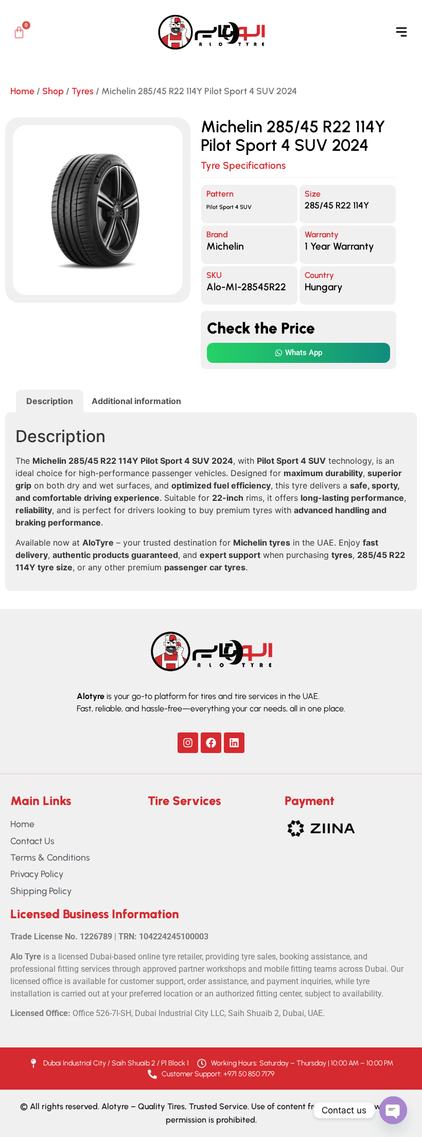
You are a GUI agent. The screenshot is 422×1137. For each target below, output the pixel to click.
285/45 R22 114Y (337, 205)
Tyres (83, 90)
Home (22, 90)
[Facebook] (211, 742)
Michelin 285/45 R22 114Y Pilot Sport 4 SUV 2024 (293, 136)
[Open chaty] (393, 1110)
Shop (53, 90)
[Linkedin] (234, 742)
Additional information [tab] (136, 401)
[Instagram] (188, 742)
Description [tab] (49, 401)
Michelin (225, 246)
